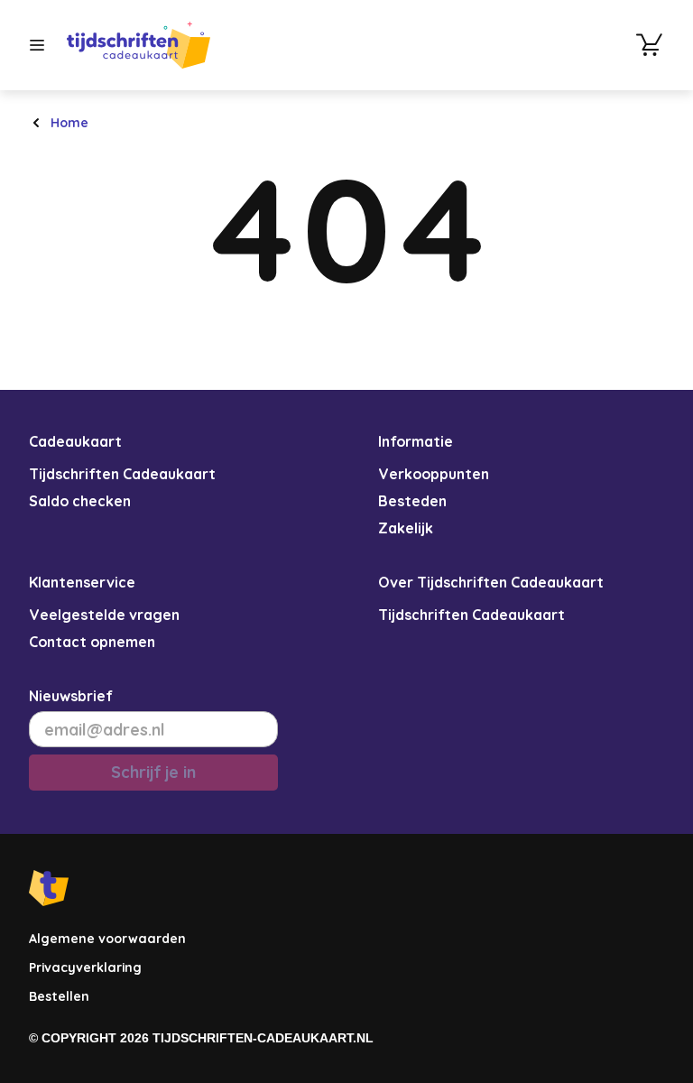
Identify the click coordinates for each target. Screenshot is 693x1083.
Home (69, 123)
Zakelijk (405, 528)
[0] (649, 45)
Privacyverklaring (85, 967)
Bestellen (59, 996)
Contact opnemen (92, 642)
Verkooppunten (433, 474)
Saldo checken (80, 501)
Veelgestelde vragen (104, 615)
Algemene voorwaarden (107, 938)
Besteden (412, 501)
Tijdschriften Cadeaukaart (122, 474)
